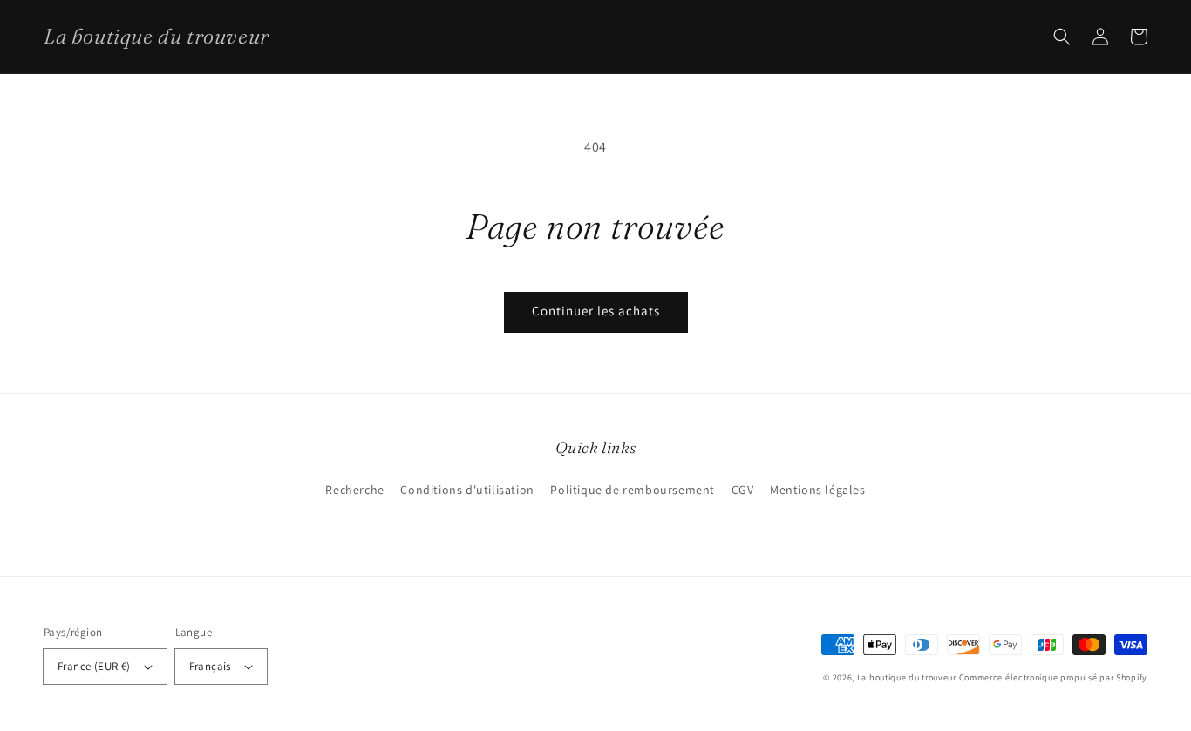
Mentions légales (818, 489)
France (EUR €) (94, 666)
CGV (743, 489)
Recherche (354, 489)
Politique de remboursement (632, 489)
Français (210, 666)
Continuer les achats (596, 310)
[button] (1062, 36)
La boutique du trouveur (906, 677)
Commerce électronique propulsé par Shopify (1053, 677)
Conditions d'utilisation (467, 489)
